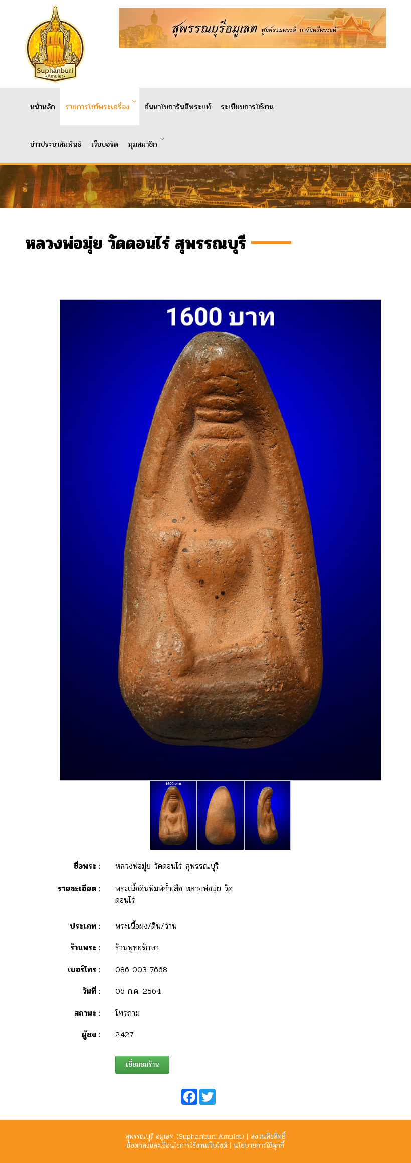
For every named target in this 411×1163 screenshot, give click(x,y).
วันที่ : (91, 991)
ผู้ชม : (91, 1034)
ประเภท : (85, 926)
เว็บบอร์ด (104, 144)
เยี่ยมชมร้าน (142, 1064)
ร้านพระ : (85, 947)
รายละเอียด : (79, 888)
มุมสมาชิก (142, 144)
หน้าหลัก (42, 107)
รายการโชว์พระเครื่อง (97, 107)
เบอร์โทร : (83, 969)
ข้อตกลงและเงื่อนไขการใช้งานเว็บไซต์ (177, 1145)
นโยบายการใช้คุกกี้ (259, 1145)
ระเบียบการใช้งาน (247, 107)
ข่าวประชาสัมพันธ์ (55, 144)
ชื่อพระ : (87, 866)
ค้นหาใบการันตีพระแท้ (177, 107)
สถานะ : (87, 1013)
